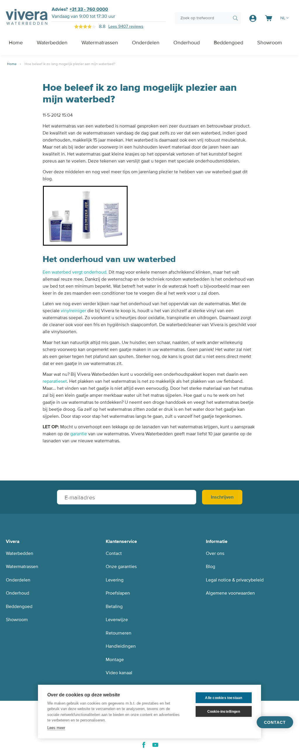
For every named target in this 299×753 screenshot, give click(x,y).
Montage (115, 660)
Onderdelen (18, 580)
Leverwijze (117, 620)
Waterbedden (19, 553)
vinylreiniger (73, 311)
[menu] (147, 43)
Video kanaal (119, 673)
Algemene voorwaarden (230, 593)
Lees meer (56, 728)
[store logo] (26, 18)
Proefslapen (118, 593)
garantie (78, 434)
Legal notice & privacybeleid (235, 580)
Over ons (215, 553)
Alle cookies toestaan (223, 698)
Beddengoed (19, 606)
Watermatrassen (22, 566)
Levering (115, 580)
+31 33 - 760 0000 (88, 9)
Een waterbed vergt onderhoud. (75, 272)
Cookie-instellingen (223, 712)
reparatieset (55, 381)
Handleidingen (121, 646)
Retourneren (118, 633)
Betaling (114, 606)
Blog (210, 566)
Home (12, 64)
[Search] (235, 18)
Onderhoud (17, 593)
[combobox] (208, 18)
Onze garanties (121, 566)
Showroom (17, 620)
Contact (114, 553)
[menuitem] (16, 43)
